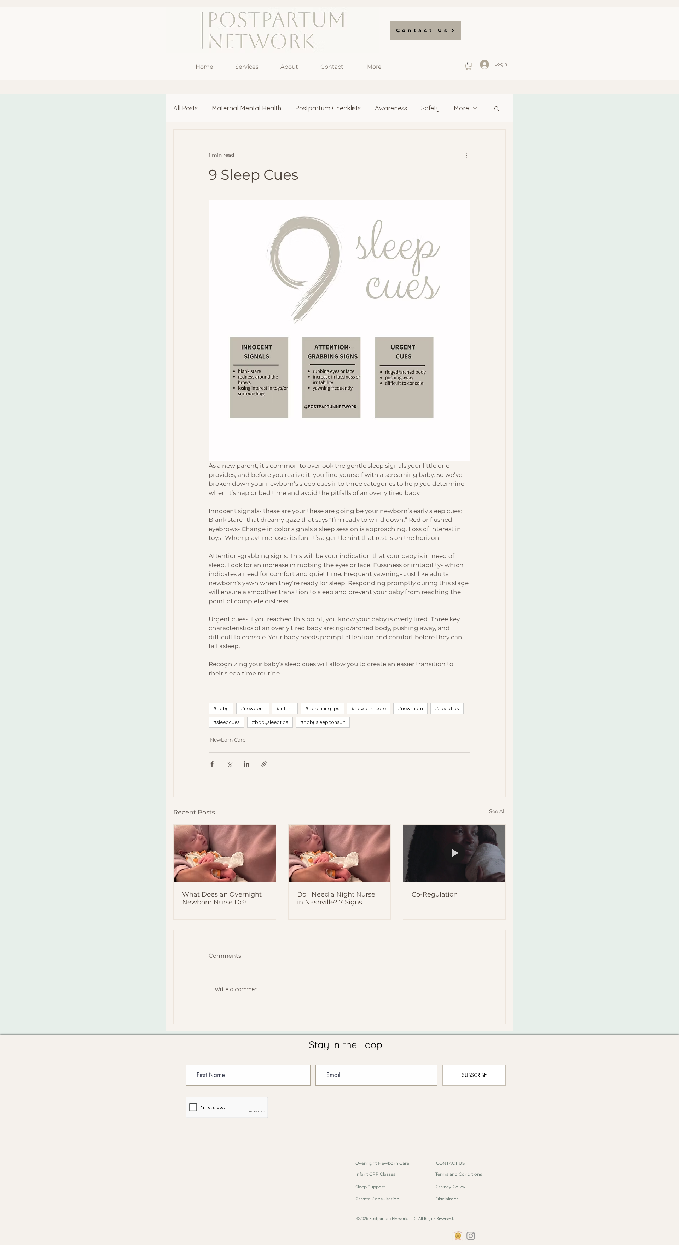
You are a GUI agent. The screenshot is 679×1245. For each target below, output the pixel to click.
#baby (221, 708)
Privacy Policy (450, 1186)
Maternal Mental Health (246, 108)
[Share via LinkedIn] (246, 764)
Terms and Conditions (459, 1174)
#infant (285, 708)
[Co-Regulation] (454, 853)
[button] (469, 66)
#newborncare (369, 708)
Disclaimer (446, 1198)
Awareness (391, 108)
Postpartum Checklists (328, 108)
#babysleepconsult (322, 722)
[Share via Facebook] (212, 764)
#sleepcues (226, 722)
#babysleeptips (270, 722)
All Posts (185, 108)
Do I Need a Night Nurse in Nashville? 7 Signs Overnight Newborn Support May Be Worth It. (337, 898)
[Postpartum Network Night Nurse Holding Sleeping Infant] (340, 853)
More (461, 108)
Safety (430, 108)
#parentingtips (322, 708)
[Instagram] (470, 1235)
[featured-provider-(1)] (458, 1235)
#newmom (410, 708)
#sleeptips (447, 708)
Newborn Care (227, 740)
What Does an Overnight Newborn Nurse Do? (222, 898)
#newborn (253, 708)
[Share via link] (264, 764)
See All (497, 811)
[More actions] (466, 155)
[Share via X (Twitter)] (229, 764)
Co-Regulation (435, 894)
